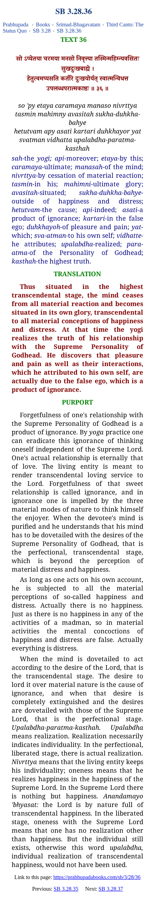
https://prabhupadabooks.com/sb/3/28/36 (97, 877)
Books (43, 24)
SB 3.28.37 (110, 889)
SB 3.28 (42, 31)
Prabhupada (15, 24)
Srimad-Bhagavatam (78, 24)
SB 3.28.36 (69, 31)
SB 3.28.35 (66, 889)
